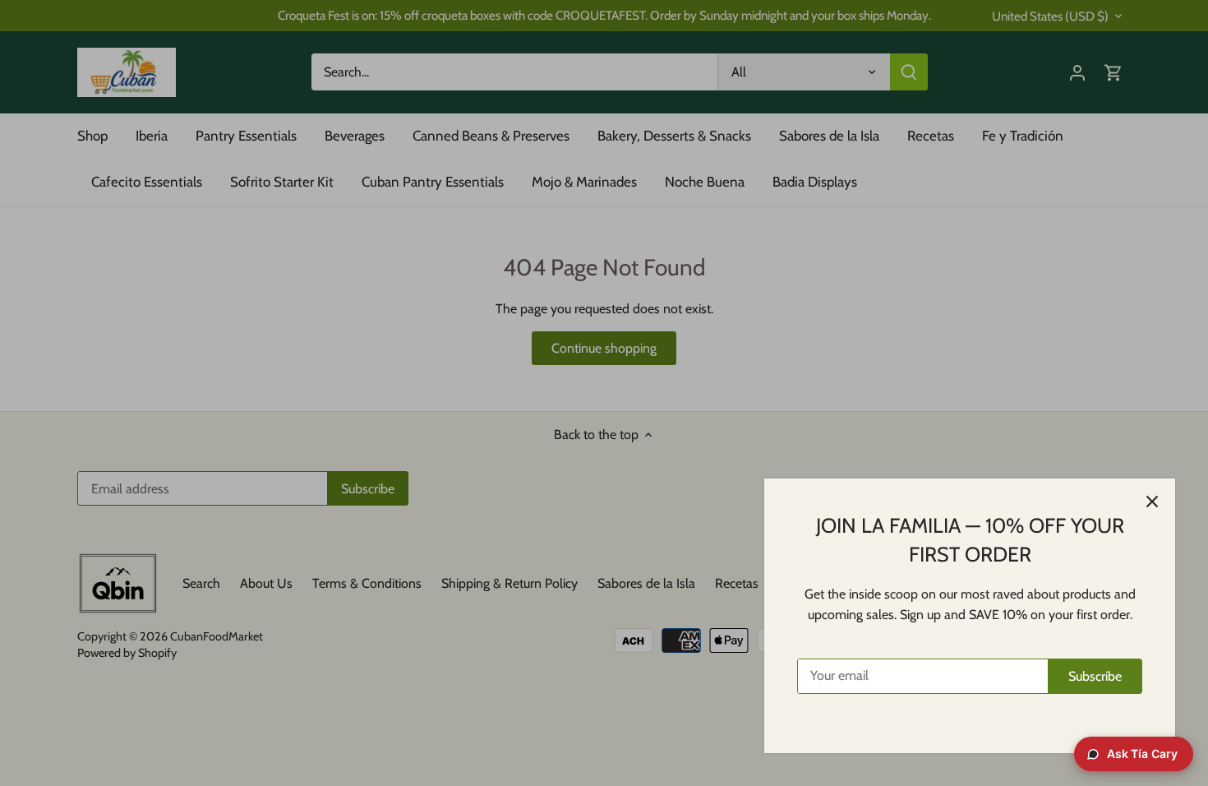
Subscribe (1095, 676)
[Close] (1152, 501)
